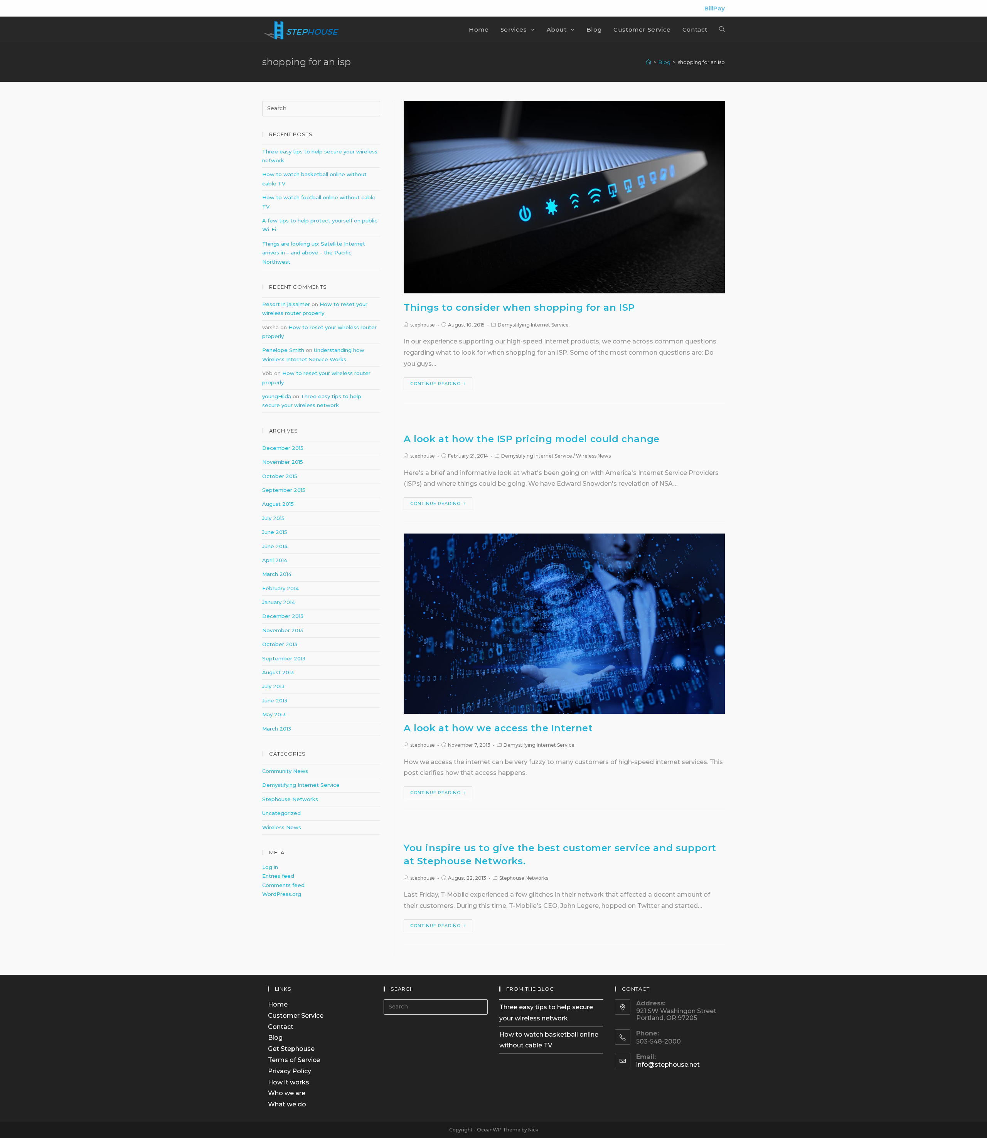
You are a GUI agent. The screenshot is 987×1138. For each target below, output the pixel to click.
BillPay (714, 8)
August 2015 (278, 504)
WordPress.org (281, 894)
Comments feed (283, 885)
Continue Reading (435, 383)
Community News (285, 771)
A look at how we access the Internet (498, 728)
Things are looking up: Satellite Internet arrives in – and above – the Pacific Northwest (313, 253)
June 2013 (274, 700)
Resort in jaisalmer (286, 304)
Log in (270, 867)
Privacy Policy (289, 1071)
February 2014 (280, 588)
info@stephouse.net (668, 1064)
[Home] (648, 62)
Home (278, 1004)
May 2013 (274, 714)
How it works (288, 1082)
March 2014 (276, 574)
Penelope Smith (283, 350)
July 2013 (273, 686)
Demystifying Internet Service (533, 325)
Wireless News (593, 456)
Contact (280, 1026)
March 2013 (276, 729)
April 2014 (274, 560)
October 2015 (279, 476)
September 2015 (283, 490)
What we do (287, 1104)
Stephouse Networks (523, 878)
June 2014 (275, 546)
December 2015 (282, 448)
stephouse (422, 325)
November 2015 (282, 462)
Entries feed (278, 876)
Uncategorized (281, 813)
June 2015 (274, 532)
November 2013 (282, 630)
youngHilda (276, 396)
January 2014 (278, 602)
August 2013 (278, 672)
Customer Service (295, 1015)
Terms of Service (294, 1060)
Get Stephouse (291, 1048)
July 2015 (273, 518)
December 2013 (282, 616)
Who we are (286, 1093)
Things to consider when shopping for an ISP (519, 307)
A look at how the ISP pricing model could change (532, 438)
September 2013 (283, 658)
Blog (275, 1037)
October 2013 (279, 644)
